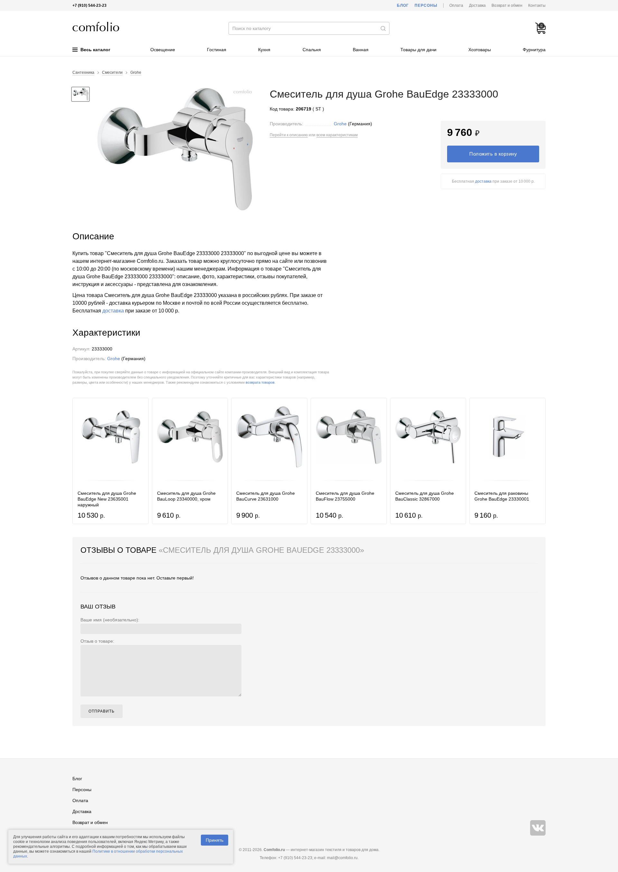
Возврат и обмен (507, 5)
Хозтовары (479, 49)
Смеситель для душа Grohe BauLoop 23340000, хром (186, 496)
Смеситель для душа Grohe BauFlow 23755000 (345, 496)
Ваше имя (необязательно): (109, 620)
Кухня (264, 49)
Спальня (312, 49)
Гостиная (216, 49)
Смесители (112, 72)
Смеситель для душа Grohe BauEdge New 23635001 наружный (107, 499)
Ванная (361, 49)
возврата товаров (260, 382)
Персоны (426, 5)
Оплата (456, 5)
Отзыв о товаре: (97, 641)
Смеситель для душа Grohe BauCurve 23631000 (265, 496)
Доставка (477, 5)
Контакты (537, 5)
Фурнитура (534, 49)
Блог (403, 5)
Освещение (162, 49)
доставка (483, 181)
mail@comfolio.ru (342, 858)
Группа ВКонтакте (538, 828)
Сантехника (83, 72)
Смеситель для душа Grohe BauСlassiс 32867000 (424, 496)
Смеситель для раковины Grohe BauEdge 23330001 (501, 496)
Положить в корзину (493, 154)
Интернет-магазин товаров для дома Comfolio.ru (95, 26)
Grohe (135, 72)
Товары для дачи (418, 49)
